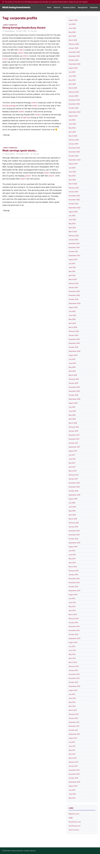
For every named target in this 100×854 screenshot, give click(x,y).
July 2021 (72, 263)
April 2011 (72, 754)
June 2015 (72, 555)
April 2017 (72, 467)
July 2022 (72, 216)
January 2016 (73, 527)
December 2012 (74, 674)
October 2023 (73, 156)
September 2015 (74, 543)
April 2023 (72, 180)
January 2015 (73, 574)
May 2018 (72, 415)
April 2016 (72, 515)
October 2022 (73, 204)
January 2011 (73, 766)
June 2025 (72, 76)
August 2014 (73, 595)
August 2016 (73, 499)
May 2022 (72, 224)
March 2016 (73, 519)
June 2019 (72, 363)
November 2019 (74, 343)
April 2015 (72, 563)
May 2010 (72, 798)
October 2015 (73, 539)
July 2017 (72, 455)
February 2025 (74, 92)
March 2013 (73, 662)
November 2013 (74, 630)
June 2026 (72, 28)
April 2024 (72, 132)
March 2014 (73, 614)
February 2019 (74, 379)
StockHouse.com (74, 826)
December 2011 (74, 722)
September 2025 (74, 64)
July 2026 (72, 24)
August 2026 (73, 20)
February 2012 (74, 714)
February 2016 (74, 523)
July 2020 (72, 311)
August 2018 (73, 403)
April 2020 (72, 323)
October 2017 (73, 443)
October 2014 (73, 586)
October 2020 (73, 299)
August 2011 (73, 738)
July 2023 (72, 168)
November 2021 (74, 247)
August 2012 (73, 690)
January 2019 (73, 383)
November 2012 (74, 678)
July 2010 (72, 790)
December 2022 (74, 196)
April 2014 (72, 610)
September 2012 (74, 686)
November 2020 (74, 295)
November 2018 (74, 391)
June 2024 (72, 124)
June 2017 (72, 459)
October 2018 (73, 395)
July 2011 (72, 742)
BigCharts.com (74, 814)
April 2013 (72, 658)
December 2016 (74, 483)
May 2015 (72, 559)
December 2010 (74, 770)
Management (83, 7)
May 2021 (72, 271)
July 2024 (72, 120)
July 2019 (72, 359)
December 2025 (74, 52)
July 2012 (72, 694)
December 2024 (74, 100)
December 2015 (74, 531)
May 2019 (72, 367)
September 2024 (74, 112)
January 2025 (73, 96)
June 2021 (72, 267)
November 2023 (74, 152)
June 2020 (72, 315)
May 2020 (72, 319)
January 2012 (73, 718)
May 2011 (72, 750)
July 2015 (72, 551)
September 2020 (74, 303)
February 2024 (74, 140)
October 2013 (73, 634)
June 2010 (72, 794)
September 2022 (74, 208)
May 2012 (72, 702)
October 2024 (73, 108)
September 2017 (74, 447)
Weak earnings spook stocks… (19, 150)
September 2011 (74, 734)
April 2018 (72, 419)
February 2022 (74, 236)
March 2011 (73, 758)
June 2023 (72, 172)
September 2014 (74, 591)
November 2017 (74, 439)
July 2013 (72, 646)
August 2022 (73, 212)
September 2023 (74, 160)
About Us (57, 7)
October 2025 (73, 60)
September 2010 (74, 782)
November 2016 (74, 487)
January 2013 (73, 670)
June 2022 (72, 220)
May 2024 (72, 128)
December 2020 (74, 291)
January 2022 (73, 240)
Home (49, 7)
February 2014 (74, 618)
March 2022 (73, 232)
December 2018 (74, 387)
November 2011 (74, 726)
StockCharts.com (75, 822)
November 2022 (74, 200)
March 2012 (73, 710)
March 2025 (73, 88)
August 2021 (73, 259)
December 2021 (74, 243)
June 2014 (72, 602)
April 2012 (72, 706)
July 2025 (72, 72)
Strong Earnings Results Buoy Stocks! (24, 27)
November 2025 (74, 56)
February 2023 (74, 188)
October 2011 (73, 730)
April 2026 (72, 36)
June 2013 (72, 650)
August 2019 (73, 355)
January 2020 (73, 335)
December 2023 (74, 148)
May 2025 (72, 80)
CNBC (71, 818)
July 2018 (72, 407)
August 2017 (73, 451)
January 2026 (73, 48)
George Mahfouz (9, 31)
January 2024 (73, 144)
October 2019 (73, 347)
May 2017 (72, 463)
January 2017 (73, 479)
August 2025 (73, 68)
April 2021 (72, 275)
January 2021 (73, 287)
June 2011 (72, 746)
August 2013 (73, 642)
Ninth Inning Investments (16, 7)
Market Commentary (10, 25)
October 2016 (73, 491)
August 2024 (73, 116)
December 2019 (74, 339)
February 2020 (74, 331)
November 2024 (74, 104)
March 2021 (73, 279)
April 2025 (72, 84)
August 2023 (73, 164)
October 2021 (73, 251)
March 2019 (73, 375)
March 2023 (73, 184)
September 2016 (74, 495)
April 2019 (72, 371)
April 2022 (72, 228)
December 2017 (74, 435)
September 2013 (74, 638)
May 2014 (72, 606)
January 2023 (73, 192)
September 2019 (74, 351)
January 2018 (73, 431)
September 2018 (74, 399)
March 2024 (73, 136)
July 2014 (72, 598)
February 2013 (74, 666)
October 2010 (73, 778)
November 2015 (74, 535)
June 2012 (72, 698)
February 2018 (74, 427)
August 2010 (73, 786)
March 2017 (73, 471)
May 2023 (72, 176)
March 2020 (73, 327)
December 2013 (74, 626)
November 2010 (74, 774)
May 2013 (72, 654)
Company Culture (69, 7)
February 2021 (74, 283)
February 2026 (74, 44)
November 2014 (74, 582)
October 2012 (73, 682)
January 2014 (73, 622)
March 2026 (73, 40)
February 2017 (74, 475)
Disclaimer (94, 7)
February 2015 (74, 571)
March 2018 (73, 423)
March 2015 (73, 567)
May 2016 (72, 511)
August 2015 (73, 547)
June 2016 (72, 507)
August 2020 (73, 307)
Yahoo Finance (74, 830)
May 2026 (72, 32)
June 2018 (72, 411)
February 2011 (73, 762)
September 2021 (74, 255)
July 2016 (72, 503)
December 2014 (74, 578)
